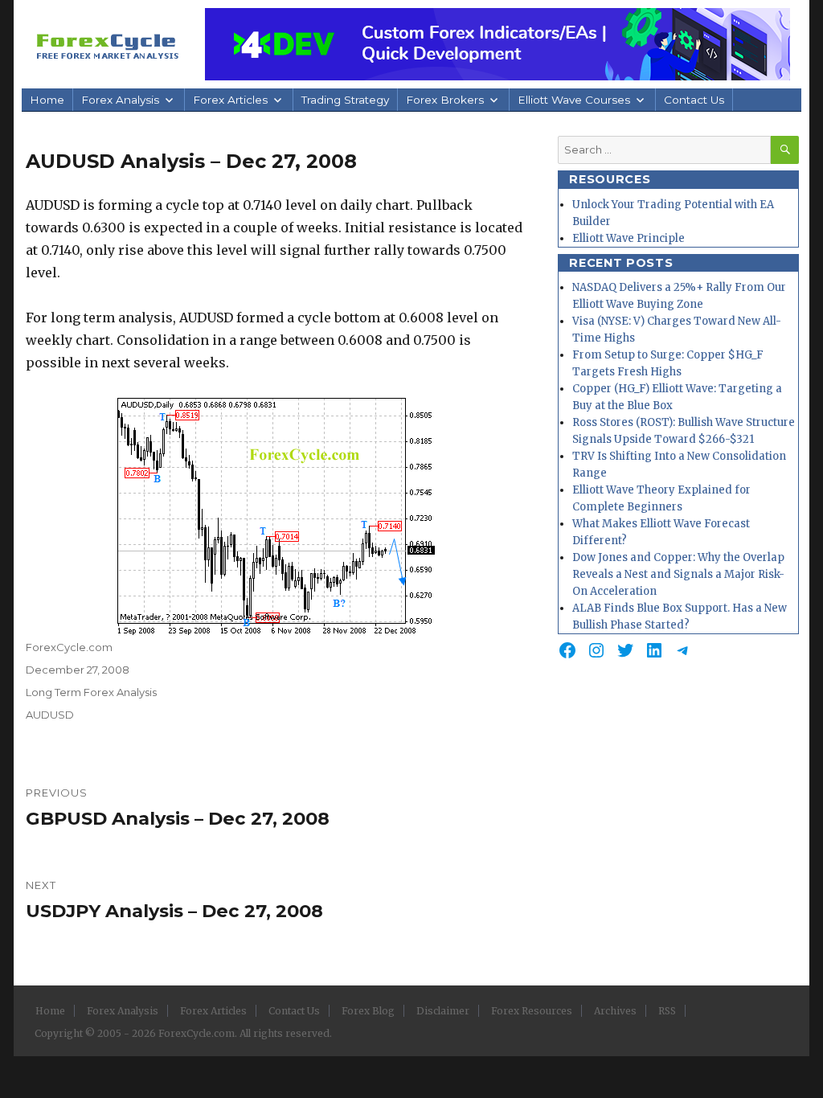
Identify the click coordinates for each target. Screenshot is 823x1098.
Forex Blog (368, 1011)
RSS (667, 1011)
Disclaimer (442, 1011)
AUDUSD (50, 714)
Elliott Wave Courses (574, 99)
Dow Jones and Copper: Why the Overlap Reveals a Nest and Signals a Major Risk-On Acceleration (678, 574)
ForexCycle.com (69, 647)
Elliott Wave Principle (628, 238)
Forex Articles (230, 99)
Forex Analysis (120, 99)
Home (47, 99)
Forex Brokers (445, 99)
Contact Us (694, 99)
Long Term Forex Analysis (91, 692)
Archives (615, 1011)
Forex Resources (531, 1011)
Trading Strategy (345, 99)
